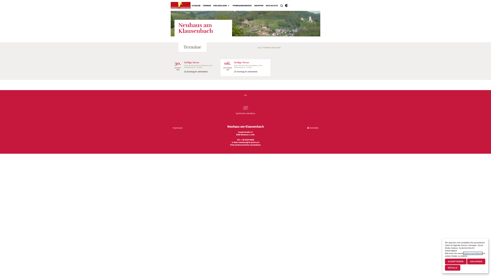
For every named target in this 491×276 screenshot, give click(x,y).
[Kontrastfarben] (286, 5)
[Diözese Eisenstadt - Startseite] (181, 5)
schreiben (245, 113)
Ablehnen (476, 261)
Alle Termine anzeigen (269, 47)
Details (452, 268)
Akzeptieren (456, 261)
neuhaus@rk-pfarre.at (248, 142)
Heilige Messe (191, 62)
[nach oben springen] (245, 95)
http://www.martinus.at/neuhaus (245, 144)
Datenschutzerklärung (473, 253)
